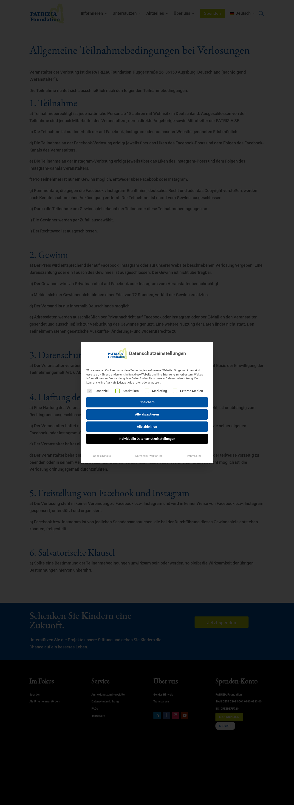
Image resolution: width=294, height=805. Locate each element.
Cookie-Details (102, 456)
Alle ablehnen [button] (147, 426)
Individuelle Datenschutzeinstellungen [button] (147, 439)
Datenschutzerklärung (149, 456)
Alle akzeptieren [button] (147, 414)
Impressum (194, 456)
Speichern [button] (147, 402)
